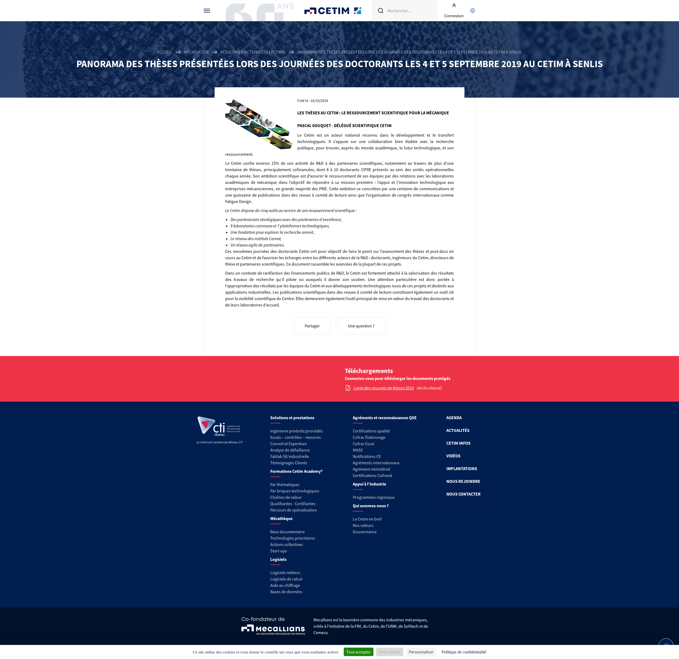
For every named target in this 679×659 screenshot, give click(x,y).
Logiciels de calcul (286, 579)
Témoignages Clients (288, 462)
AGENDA (454, 417)
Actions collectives (286, 544)
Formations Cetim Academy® (296, 471)
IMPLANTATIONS (461, 468)
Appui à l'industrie (369, 484)
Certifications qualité (371, 430)
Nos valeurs (363, 525)
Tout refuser (390, 651)
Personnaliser (421, 651)
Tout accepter (358, 651)
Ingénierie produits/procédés (296, 430)
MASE (358, 450)
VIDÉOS (453, 455)
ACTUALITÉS (457, 430)
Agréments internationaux (376, 462)
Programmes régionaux (374, 497)
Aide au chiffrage (285, 585)
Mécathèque (196, 52)
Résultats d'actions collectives (253, 52)
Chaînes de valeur (286, 497)
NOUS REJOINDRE (463, 481)
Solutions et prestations (292, 417)
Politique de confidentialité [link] (464, 652)
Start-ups (278, 550)
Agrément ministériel (371, 469)
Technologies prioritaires (292, 538)
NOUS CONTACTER (463, 494)
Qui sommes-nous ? (371, 505)
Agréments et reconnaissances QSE (385, 417)
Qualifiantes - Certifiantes (293, 503)
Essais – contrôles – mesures (295, 437)
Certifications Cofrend (372, 475)
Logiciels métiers (285, 572)
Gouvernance (365, 531)
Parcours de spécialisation (293, 510)
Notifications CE (367, 456)
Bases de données (286, 591)
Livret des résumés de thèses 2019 (383, 388)
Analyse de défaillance (290, 450)
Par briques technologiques (294, 490)
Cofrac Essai (363, 443)
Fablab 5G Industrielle (289, 456)
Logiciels (278, 559)
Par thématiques (284, 484)
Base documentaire (287, 531)
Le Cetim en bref (367, 519)
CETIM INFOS (458, 443)
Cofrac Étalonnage (369, 437)
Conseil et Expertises (288, 443)
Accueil (164, 52)
